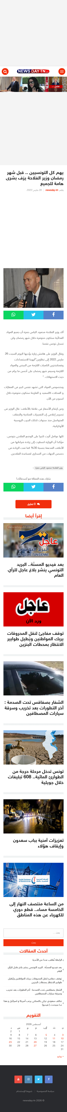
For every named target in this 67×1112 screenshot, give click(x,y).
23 (10, 1042)
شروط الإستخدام (24, 1091)
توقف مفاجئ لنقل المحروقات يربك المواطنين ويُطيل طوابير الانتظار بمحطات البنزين (35, 980)
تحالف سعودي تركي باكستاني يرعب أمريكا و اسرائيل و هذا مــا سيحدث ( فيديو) (33, 1003)
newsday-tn (51, 190)
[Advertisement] (33, 33)
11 (54, 1038)
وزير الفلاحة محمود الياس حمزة (49, 468)
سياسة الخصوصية (45, 1091)
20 (35, 1042)
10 (62, 1038)
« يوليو (60, 1056)
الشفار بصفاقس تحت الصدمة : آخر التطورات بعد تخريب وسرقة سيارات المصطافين (34, 992)
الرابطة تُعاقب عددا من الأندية (47, 960)
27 (35, 1045)
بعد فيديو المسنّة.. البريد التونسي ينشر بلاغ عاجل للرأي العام (35, 969)
